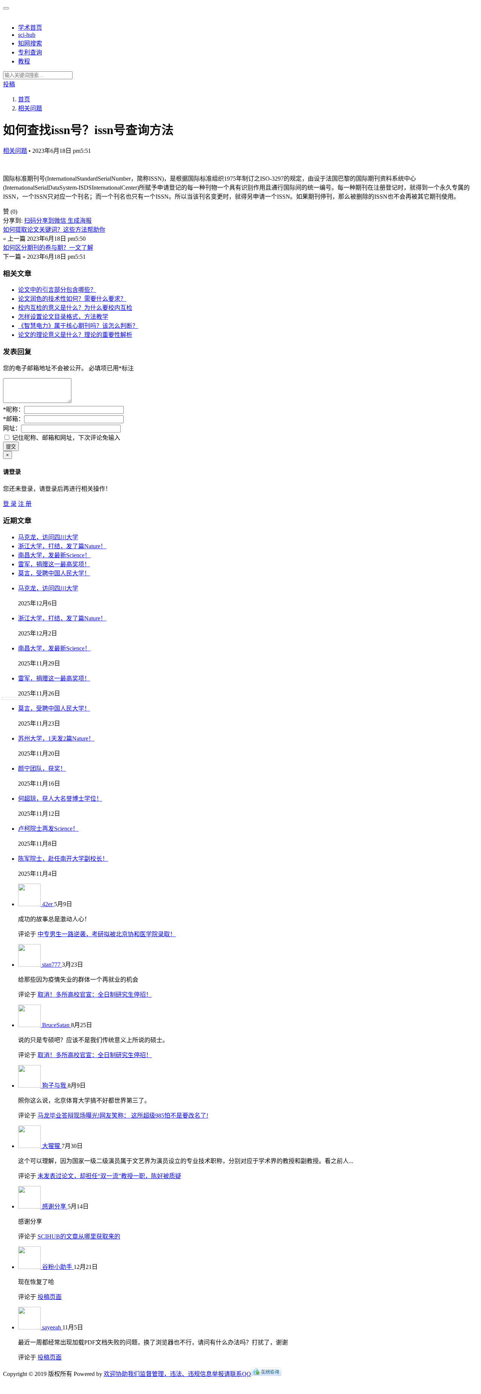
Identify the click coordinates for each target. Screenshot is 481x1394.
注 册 (25, 504)
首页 (24, 99)
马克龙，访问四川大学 (48, 537)
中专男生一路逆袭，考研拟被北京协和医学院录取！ (107, 934)
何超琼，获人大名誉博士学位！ (60, 798)
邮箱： (13, 419)
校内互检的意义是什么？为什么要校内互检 (75, 308)
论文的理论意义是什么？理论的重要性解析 (75, 335)
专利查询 (30, 52)
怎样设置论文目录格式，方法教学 (63, 317)
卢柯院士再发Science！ (48, 828)
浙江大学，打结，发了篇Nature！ (62, 546)
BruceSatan (56, 1025)
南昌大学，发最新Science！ (54, 555)
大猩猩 (52, 1146)
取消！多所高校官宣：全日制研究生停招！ (95, 994)
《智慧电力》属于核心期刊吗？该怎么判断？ (78, 326)
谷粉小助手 (58, 1267)
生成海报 (80, 220)
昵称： (13, 409)
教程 (24, 61)
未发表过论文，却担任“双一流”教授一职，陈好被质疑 (109, 1176)
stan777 (52, 964)
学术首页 (30, 27)
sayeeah (52, 1327)
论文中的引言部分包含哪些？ (57, 290)
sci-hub (26, 35)
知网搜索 (30, 43)
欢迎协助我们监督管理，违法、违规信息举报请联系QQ (177, 1374)
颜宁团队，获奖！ (42, 768)
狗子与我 (55, 1085)
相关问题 (15, 151)
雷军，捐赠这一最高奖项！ (54, 564)
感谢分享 (55, 1206)
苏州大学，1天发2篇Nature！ (56, 738)
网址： (12, 428)
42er (48, 904)
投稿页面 (50, 1297)
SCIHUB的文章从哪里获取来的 (79, 1236)
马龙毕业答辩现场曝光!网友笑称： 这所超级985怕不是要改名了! (123, 1115)
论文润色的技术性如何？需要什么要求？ (72, 299)
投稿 (9, 84)
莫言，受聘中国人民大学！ (54, 573)
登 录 (10, 504)
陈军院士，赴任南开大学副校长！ (63, 858)
